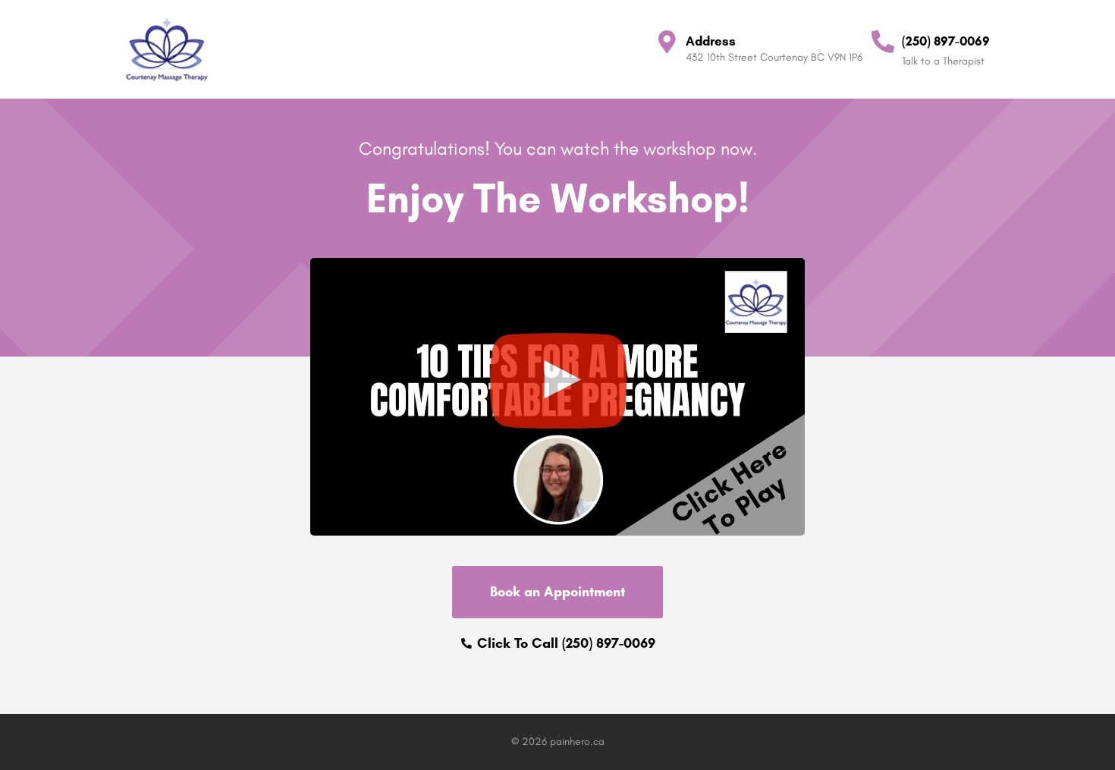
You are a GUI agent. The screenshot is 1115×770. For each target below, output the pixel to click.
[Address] (666, 41)
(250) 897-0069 (946, 41)
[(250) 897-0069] (883, 41)
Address (711, 41)
